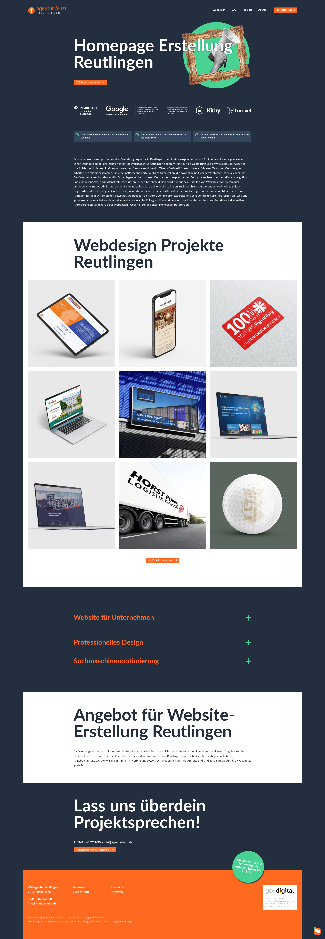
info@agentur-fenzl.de (118, 842)
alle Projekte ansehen (160, 560)
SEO (234, 10)
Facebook (117, 887)
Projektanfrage (284, 10)
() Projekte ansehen (88, 82)
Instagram (117, 892)
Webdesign (219, 10)
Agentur (262, 10)
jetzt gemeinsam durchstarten (93, 850)
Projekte (247, 10)
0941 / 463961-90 (89, 842)
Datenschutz (81, 892)
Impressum (80, 887)
